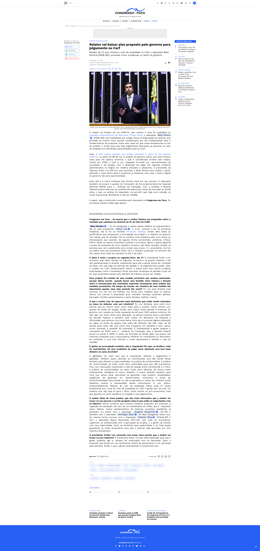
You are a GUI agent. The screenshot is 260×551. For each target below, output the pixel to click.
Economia (94, 478)
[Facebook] (165, 3)
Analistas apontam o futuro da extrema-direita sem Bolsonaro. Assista (101, 515)
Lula (92, 465)
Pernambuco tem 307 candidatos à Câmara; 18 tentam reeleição (187, 49)
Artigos (125, 21)
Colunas (115, 21)
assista (93, 470)
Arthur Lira (121, 229)
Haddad (147, 465)
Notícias (106, 21)
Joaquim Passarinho (144, 412)
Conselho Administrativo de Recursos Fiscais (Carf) (115, 135)
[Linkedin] (173, 3)
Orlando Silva (145, 417)
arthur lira (136, 465)
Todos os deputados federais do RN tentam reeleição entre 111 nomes (186, 102)
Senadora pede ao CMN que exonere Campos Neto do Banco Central (129, 515)
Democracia (106, 478)
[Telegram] (161, 3)
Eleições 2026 (136, 21)
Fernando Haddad (136, 231)
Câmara (100, 465)
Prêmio (154, 21)
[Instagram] (177, 3)
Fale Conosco (140, 537)
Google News (73, 58)
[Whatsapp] (157, 3)
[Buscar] (194, 3)
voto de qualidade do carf (109, 470)
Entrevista (130, 478)
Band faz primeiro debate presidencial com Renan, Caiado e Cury (186, 89)
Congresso (118, 478)
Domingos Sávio (126, 414)
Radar (146, 21)
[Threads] (189, 3)
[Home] (130, 11)
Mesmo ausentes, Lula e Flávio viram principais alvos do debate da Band (187, 75)
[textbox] (130, 337)
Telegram (71, 54)
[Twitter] (169, 3)
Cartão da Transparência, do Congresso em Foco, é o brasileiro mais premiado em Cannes (158, 516)
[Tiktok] (185, 3)
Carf (126, 465)
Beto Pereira (97, 226)
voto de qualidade (130, 470)
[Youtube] (182, 3)
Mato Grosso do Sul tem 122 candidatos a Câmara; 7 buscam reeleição (186, 62)
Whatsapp (71, 50)
